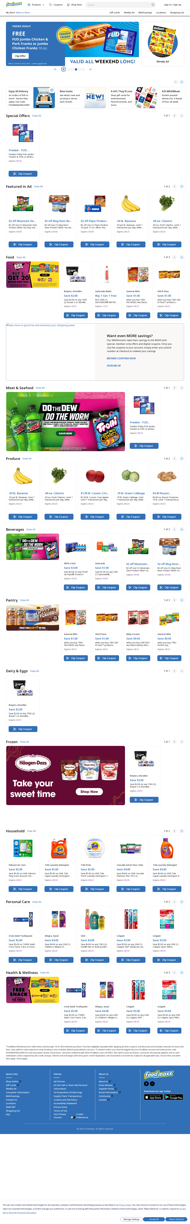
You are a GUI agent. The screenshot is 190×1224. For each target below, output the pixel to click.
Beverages (15, 529)
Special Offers (18, 115)
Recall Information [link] (108, 1076)
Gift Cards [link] (11, 1069)
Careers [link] (103, 1083)
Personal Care (18, 885)
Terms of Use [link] (60, 1094)
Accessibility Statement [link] (65, 1087)
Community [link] (104, 1080)
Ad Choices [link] (59, 1065)
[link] (14, 4)
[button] (23, 149)
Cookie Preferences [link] (82, 1100)
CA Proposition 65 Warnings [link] (68, 1076)
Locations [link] (11, 1087)
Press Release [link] (106, 1069)
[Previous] (175, 82)
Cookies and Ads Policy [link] (65, 1083)
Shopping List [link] (13, 1094)
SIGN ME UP (114, 365)
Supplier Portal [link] (106, 1072)
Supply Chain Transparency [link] (68, 1080)
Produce (13, 458)
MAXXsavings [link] (12, 1080)
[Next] (181, 82)
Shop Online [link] (12, 1065)
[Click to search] (153, 5)
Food (10, 257)
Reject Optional (176, 1219)
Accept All (154, 1219)
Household (15, 814)
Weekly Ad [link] (11, 1072)
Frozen (12, 741)
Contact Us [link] (11, 1083)
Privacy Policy (125, 1205)
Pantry (12, 600)
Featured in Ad (19, 186)
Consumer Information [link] (17, 1076)
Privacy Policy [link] (60, 1091)
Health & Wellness (22, 956)
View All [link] (36, 116)
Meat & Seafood (19, 387)
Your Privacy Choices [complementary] (71, 1100)
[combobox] (120, 5)
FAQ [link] (8, 1098)
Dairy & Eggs (17, 671)
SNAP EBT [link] (11, 1091)
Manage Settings (132, 1219)
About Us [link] (103, 1065)
